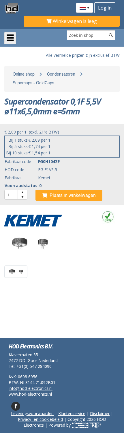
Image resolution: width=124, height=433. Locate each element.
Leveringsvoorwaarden (32, 413)
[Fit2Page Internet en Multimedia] (86, 425)
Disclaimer (100, 413)
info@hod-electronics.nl (30, 388)
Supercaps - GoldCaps (33, 82)
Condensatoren (61, 74)
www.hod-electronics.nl (30, 394)
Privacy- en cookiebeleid (40, 419)
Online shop (24, 74)
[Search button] (111, 35)
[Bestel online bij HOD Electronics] (14, 8)
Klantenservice (71, 413)
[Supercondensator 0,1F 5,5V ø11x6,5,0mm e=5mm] (62, 243)
